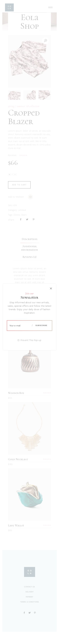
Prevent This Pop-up (30, 340)
